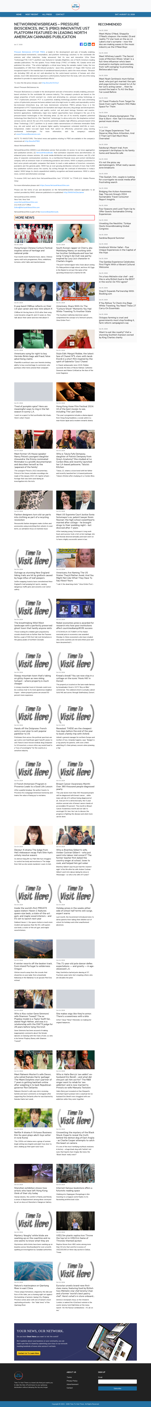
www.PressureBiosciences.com (28, 134)
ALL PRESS (47, 14)
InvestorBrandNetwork (49, 212)
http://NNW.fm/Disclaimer (74, 192)
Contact (70, 1388)
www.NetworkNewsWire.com (26, 202)
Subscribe (117, 1388)
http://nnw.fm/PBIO (32, 141)
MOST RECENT (31, 14)
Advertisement (72, 1384)
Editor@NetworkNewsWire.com (27, 207)
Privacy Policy (72, 1381)
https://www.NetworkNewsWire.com (54, 185)
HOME (18, 14)
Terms (69, 1377)
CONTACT (60, 14)
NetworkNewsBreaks (44, 152)
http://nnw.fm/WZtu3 (50, 83)
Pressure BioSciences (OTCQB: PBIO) (29, 52)
